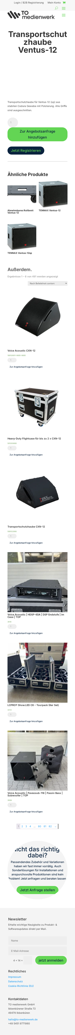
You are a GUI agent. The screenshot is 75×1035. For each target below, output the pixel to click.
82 (50, 826)
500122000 (12, 531)
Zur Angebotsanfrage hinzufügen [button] (26, 366)
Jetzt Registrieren (26, 150)
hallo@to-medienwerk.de (23, 1019)
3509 (10, 800)
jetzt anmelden (51, 960)
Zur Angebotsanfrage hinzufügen (37, 134)
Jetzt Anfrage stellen (37, 890)
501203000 (12, 443)
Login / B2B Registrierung (29, 2)
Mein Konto (54, 2)
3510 (9, 622)
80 (39, 826)
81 (45, 826)
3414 (10, 710)
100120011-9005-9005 (17, 355)
